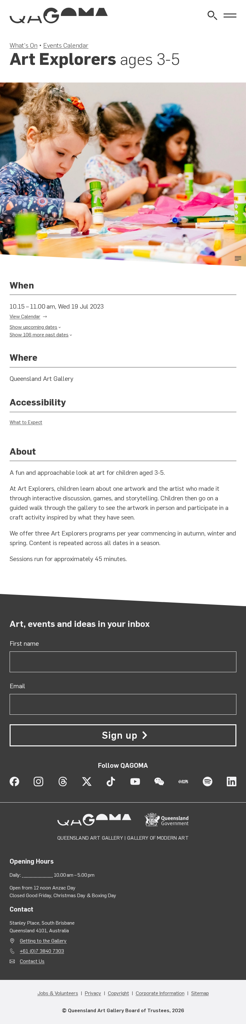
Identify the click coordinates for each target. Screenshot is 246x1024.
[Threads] (63, 781)
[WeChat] (159, 781)
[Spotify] (207, 781)
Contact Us (32, 961)
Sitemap (200, 993)
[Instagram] (38, 781)
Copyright (118, 993)
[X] (87, 781)
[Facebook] (14, 781)
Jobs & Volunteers (57, 993)
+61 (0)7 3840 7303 (42, 951)
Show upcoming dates (33, 327)
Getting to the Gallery (43, 941)
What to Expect (26, 422)
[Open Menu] (230, 15)
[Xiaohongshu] (183, 781)
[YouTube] (135, 781)
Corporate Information (160, 993)
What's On (23, 45)
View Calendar (25, 316)
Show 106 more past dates (39, 335)
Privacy (93, 993)
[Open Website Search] (212, 15)
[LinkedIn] (231, 781)
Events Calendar (65, 45)
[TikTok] (111, 781)
